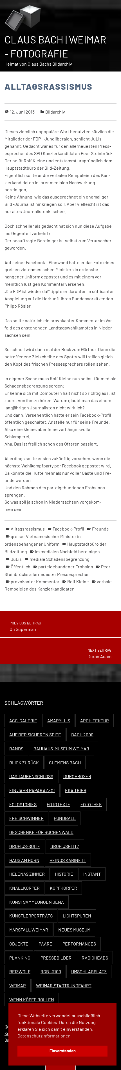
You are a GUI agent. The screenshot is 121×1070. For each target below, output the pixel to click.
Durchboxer (77, 776)
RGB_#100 (51, 971)
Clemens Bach (65, 762)
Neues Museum (74, 929)
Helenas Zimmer (27, 874)
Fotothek (91, 804)
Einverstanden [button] (63, 1050)
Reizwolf (19, 971)
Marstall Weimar (28, 929)
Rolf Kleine (78, 581)
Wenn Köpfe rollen (31, 999)
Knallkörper (24, 888)
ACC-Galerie (23, 720)
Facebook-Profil (68, 528)
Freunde (100, 528)
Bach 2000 (82, 734)
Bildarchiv (55, 111)
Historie (64, 874)
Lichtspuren (77, 915)
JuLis (16, 559)
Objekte (18, 943)
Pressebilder (56, 957)
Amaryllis (58, 720)
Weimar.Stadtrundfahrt (63, 985)
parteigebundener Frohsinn (65, 566)
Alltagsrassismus (28, 528)
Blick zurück (24, 762)
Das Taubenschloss (31, 776)
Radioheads (95, 957)
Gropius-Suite (24, 846)
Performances (79, 943)
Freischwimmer (26, 818)
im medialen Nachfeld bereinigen (67, 551)
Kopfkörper (63, 888)
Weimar (17, 985)
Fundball (65, 818)
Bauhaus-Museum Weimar (61, 748)
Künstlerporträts (31, 915)
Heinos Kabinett (68, 860)
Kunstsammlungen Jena (36, 902)
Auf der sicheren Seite (35, 734)
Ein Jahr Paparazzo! (32, 790)
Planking (19, 957)
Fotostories (23, 804)
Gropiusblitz (64, 846)
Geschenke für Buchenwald (41, 832)
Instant (92, 874)
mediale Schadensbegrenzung (59, 559)
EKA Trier (75, 790)
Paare (45, 943)
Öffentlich (20, 566)
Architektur (94, 720)
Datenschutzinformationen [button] (44, 1035)
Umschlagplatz (89, 971)
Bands (16, 748)
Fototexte (58, 804)
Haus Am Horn (24, 860)
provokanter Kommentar (35, 581)
